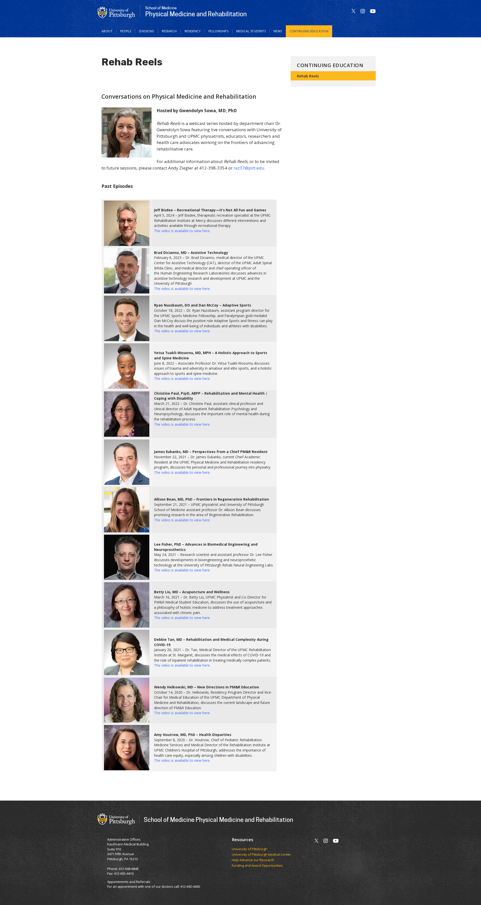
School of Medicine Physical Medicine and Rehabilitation (218, 819)
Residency (193, 31)
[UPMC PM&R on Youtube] (373, 11)
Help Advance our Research (253, 860)
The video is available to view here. (182, 230)
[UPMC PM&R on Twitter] (353, 11)
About (106, 31)
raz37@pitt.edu (248, 168)
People (125, 31)
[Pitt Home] (116, 12)
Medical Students (251, 31)
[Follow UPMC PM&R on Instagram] (362, 11)
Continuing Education (309, 31)
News (278, 31)
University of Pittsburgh (249, 849)
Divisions (146, 31)
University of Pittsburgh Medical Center (261, 855)
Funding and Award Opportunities (257, 866)
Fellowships (218, 31)
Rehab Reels (308, 75)
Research (169, 31)
